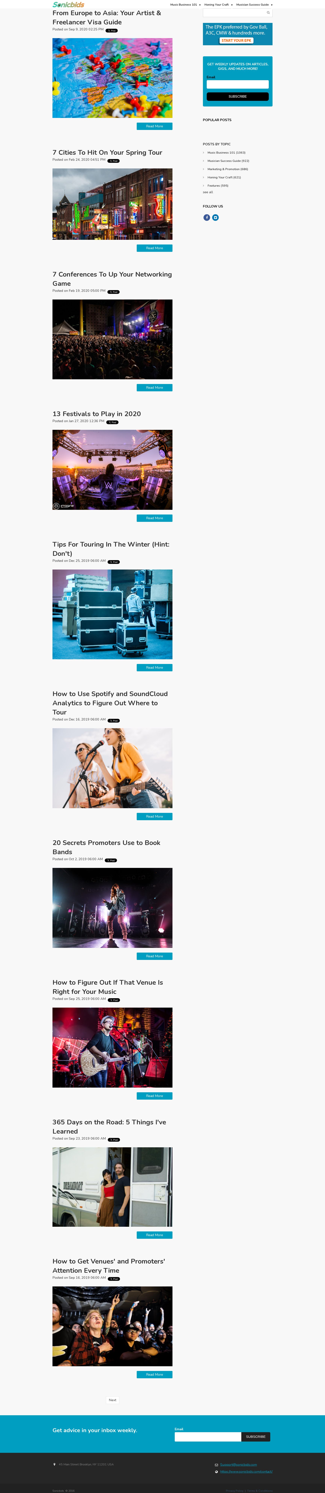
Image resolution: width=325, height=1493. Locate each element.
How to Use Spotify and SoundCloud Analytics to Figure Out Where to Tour (110, 703)
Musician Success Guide (228, 161)
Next (112, 1400)
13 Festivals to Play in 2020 (96, 414)
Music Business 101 (226, 153)
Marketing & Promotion (228, 169)
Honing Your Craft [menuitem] (216, 5)
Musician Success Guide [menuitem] (252, 5)
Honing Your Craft (224, 177)
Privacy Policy (234, 1491)
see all (208, 192)
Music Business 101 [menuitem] (183, 5)
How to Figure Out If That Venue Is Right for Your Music (107, 987)
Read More (154, 126)
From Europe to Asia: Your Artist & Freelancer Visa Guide (106, 17)
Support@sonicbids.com (238, 1464)
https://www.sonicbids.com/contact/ (246, 1471)
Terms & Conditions (260, 1491)
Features (218, 186)
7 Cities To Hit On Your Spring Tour (107, 152)
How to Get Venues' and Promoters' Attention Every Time (108, 1266)
